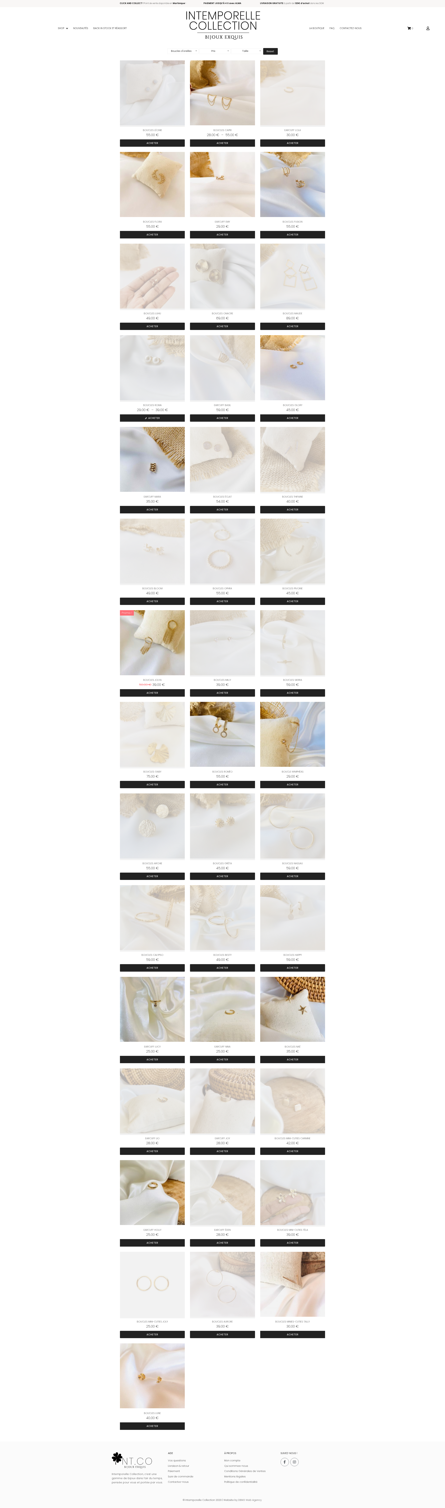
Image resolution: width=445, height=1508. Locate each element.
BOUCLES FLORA (152, 221)
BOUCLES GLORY (292, 405)
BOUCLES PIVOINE (292, 588)
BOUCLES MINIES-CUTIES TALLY (292, 1321)
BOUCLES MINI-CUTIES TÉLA (292, 1230)
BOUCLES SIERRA (292, 680)
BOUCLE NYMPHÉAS (293, 771)
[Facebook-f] (285, 1462)
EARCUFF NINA (222, 1046)
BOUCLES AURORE (222, 1321)
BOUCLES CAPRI (222, 130)
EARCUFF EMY (222, 221)
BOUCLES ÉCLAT (222, 496)
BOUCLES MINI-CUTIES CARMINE (292, 1138)
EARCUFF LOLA (292, 130)
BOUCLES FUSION (292, 221)
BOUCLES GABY (152, 771)
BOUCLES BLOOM (152, 588)
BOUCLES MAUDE (292, 313)
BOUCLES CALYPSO (152, 955)
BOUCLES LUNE (152, 1413)
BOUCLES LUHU (152, 313)
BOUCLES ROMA (152, 405)
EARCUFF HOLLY (152, 1230)
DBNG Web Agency (250, 1500)
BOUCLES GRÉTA (222, 863)
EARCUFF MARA (152, 496)
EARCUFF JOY (222, 1138)
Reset (270, 51)
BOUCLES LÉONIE (152, 130)
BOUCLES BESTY (222, 955)
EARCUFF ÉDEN (222, 1230)
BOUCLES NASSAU (292, 863)
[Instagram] (294, 1462)
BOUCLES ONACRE (222, 313)
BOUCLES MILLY (222, 680)
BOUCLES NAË (293, 1046)
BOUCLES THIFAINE (292, 496)
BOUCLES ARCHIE (152, 863)
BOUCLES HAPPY (293, 955)
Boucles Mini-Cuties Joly (152, 1321)
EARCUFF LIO (152, 1138)
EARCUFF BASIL (222, 405)
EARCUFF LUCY (152, 1046)
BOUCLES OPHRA (222, 588)
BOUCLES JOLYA (152, 680)
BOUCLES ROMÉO (222, 771)
